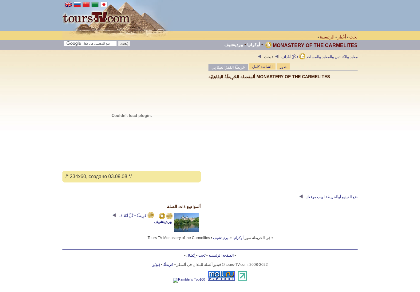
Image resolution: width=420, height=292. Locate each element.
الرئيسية (327, 36)
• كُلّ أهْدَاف (289, 57)
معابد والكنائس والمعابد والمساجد (310, 57)
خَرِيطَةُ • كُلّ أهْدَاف (133, 216)
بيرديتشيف (233, 44)
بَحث (353, 36)
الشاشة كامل (262, 67)
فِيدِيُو (156, 264)
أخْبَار (342, 36)
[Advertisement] (246, 15)
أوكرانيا (253, 44)
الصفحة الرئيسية (221, 255)
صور (283, 67)
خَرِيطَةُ (168, 264)
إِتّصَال (190, 255)
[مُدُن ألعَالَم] (162, 216)
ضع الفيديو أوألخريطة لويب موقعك (331, 197)
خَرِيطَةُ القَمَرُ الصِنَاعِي (228, 67)
